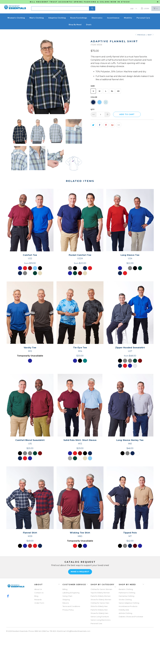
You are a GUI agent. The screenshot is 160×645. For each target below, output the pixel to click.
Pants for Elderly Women (100, 596)
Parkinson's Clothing (127, 593)
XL (112, 91)
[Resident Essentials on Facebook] (8, 596)
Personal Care (96, 623)
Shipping (66, 600)
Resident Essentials (20, 631)
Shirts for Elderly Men (99, 606)
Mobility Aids (124, 610)
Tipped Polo (130, 497)
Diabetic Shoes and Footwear (131, 617)
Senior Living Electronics (100, 620)
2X (118, 91)
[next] (83, 76)
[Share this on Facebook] (99, 124)
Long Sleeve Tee (130, 220)
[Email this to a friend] (118, 124)
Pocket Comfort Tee (80, 220)
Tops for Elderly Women (100, 593)
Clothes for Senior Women (101, 589)
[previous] (10, 76)
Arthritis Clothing (125, 613)
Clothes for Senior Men (100, 603)
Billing (64, 589)
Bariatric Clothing (126, 589)
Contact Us (38, 593)
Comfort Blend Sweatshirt (30, 405)
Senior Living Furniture (100, 617)
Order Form (39, 603)
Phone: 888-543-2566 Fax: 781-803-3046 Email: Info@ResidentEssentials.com (59, 631)
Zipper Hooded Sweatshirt (130, 312)
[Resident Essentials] (15, 6)
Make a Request (80, 571)
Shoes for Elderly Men (99, 613)
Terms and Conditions (71, 606)
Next (150, 35)
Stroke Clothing (125, 600)
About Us (38, 589)
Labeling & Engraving (70, 593)
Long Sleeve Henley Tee (130, 405)
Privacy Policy (68, 610)
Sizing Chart (67, 596)
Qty (92, 109)
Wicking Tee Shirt (80, 497)
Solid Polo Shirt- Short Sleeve (80, 405)
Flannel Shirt (30, 497)
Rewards (38, 600)
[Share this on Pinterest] (106, 124)
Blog (36, 596)
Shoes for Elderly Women (101, 600)
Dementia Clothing (126, 596)
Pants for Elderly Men (99, 610)
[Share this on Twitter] (93, 124)
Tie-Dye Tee (80, 312)
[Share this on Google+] (112, 124)
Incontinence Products (128, 606)
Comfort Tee (30, 220)
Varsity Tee (30, 312)
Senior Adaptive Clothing (129, 603)
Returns (65, 603)
